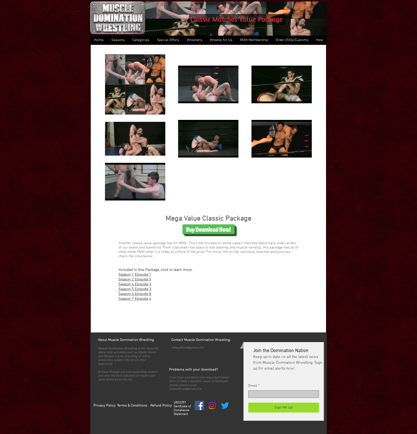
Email (252, 386)
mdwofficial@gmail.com (187, 348)
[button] (140, 40)
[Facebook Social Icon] (199, 405)
